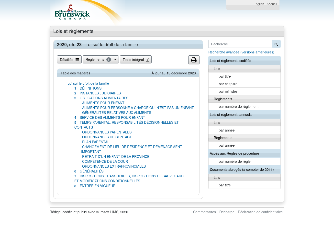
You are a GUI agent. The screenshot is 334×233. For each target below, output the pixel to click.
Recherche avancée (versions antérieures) (241, 52)
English (259, 4)
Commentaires (204, 211)
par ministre (228, 91)
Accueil (272, 4)
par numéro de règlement (238, 106)
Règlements (98, 59)
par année (227, 130)
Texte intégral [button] (134, 59)
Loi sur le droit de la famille (88, 83)
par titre (225, 76)
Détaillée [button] (67, 59)
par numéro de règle (235, 161)
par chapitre (228, 83)
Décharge (226, 211)
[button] (194, 60)
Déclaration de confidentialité (260, 211)
